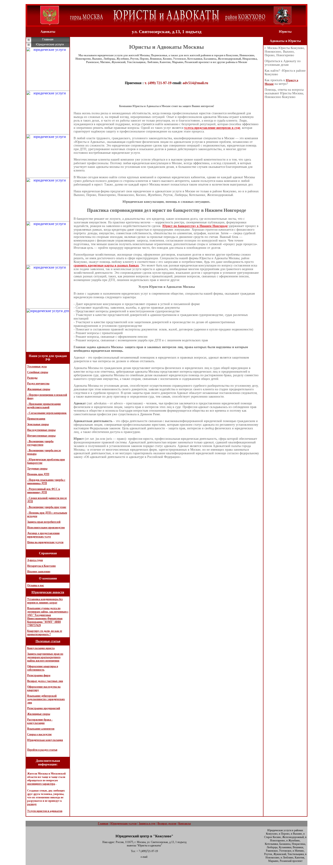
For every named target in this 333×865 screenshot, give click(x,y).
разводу (32, 804)
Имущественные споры (41, 435)
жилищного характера (41, 783)
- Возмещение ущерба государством (40, 443)
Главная (103, 823)
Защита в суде (147, 823)
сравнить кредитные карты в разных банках (106, 265)
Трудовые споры (37, 468)
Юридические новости (47, 592)
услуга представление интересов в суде (212, 128)
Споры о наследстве (39, 734)
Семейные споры (37, 372)
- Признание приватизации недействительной (44, 405)
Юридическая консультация (45, 740)
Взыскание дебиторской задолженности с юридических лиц (46, 699)
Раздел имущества (38, 383)
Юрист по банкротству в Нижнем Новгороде (195, 226)
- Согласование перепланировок (47, 413)
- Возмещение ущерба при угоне (46, 507)
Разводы (32, 377)
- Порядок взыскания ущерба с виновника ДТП (46, 481)
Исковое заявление (38, 571)
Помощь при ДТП (38, 474)
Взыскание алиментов (40, 728)
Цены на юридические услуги (45, 542)
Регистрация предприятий (43, 708)
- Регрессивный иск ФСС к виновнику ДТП (43, 490)
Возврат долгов (166, 823)
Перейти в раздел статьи (42, 749)
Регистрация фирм (38, 675)
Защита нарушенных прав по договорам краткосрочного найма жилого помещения (45, 657)
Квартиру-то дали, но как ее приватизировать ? (44, 632)
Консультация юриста (41, 648)
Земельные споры (38, 424)
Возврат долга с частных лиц (45, 681)
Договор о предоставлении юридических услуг (43, 535)
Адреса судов (35, 560)
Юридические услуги (123, 823)
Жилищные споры (38, 389)
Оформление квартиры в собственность (42, 668)
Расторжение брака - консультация (40, 721)
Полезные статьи (48, 641)
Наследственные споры (41, 430)
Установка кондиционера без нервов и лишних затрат (45, 601)
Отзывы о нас (35, 585)
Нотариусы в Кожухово (41, 565)
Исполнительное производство (46, 527)
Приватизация (36, 418)
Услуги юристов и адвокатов (44, 811)
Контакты (184, 823)
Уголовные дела (37, 366)
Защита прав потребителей (43, 521)
